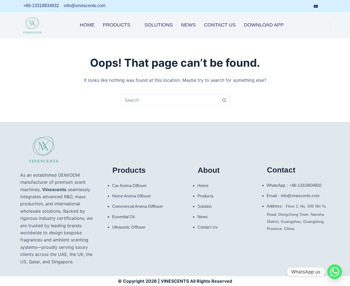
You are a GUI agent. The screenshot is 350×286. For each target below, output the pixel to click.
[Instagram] (305, 6)
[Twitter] (326, 6)
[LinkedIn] (285, 6)
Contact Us (220, 25)
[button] (327, 25)
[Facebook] (295, 6)
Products (116, 25)
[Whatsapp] (334, 271)
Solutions (158, 25)
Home (87, 25)
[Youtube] (316, 5)
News (188, 25)
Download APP (264, 25)
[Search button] (223, 100)
